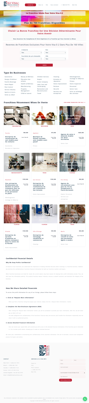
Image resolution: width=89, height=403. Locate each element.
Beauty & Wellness (27, 77)
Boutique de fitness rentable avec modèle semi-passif (40, 139)
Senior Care (74, 89)
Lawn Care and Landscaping (42, 85)
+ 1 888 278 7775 (65, 5)
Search (45, 65)
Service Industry (10, 89)
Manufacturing (26, 86)
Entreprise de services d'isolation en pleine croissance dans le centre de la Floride (12, 239)
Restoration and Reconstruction (42, 90)
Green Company (42, 82)
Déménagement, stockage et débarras (77, 77)
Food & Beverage (10, 82)
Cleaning (56, 77)
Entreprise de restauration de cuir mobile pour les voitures (11, 139)
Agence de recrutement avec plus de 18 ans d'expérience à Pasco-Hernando (68, 187)
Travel (39, 93)
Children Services (43, 77)
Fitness (72, 81)
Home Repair (9, 84)
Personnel (73, 86)
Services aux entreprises (57, 92)
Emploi (39, 79)
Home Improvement (60, 84)
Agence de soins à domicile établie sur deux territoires (68, 136)
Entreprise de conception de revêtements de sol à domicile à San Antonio (39, 187)
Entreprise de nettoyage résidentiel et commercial (38, 237)
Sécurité (56, 89)
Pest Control (9, 87)
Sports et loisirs (10, 92)
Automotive (8, 77)
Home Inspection (75, 84)
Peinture (56, 86)
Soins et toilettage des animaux (76, 92)
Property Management (25, 90)
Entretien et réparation (57, 80)
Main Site (74, 5)
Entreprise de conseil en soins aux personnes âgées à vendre (67, 237)
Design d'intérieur (11, 79)
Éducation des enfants (25, 80)
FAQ (47, 5)
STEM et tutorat (26, 93)
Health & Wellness (27, 84)
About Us (40, 5)
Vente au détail (10, 95)
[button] (85, 399)
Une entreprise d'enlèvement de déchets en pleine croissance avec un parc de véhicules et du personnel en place (12, 188)
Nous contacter (54, 5)
